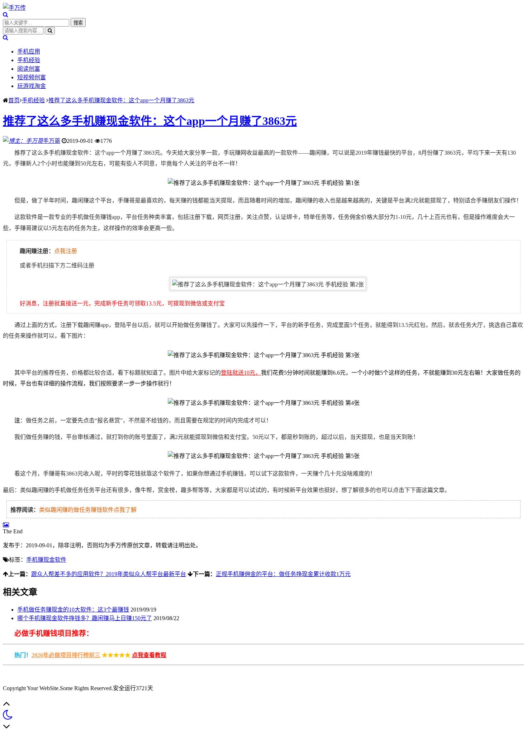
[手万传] (14, 8)
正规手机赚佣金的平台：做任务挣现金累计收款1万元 (283, 574)
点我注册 (65, 251)
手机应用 (28, 51)
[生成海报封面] (6, 525)
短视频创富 (31, 77)
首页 (14, 100)
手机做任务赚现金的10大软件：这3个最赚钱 (73, 610)
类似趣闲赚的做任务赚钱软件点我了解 (88, 510)
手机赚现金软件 (46, 560)
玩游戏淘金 (31, 86)
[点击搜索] (5, 14)
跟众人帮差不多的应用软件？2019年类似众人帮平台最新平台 (108, 574)
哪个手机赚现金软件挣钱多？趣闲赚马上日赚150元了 (84, 618)
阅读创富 (28, 69)
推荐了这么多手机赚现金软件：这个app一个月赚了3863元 (121, 100)
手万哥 (51, 141)
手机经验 (28, 60)
